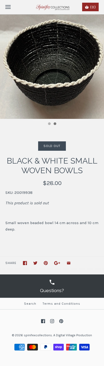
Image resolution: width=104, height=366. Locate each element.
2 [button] (54, 124)
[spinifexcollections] (52, 7)
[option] (52, 66)
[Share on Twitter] (35, 263)
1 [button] (49, 124)
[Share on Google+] (57, 263)
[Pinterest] (61, 321)
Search (30, 303)
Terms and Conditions (61, 303)
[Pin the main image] (46, 263)
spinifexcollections (38, 335)
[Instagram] (52, 321)
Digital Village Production (74, 335)
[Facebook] (43, 321)
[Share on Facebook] (25, 263)
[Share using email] (69, 263)
